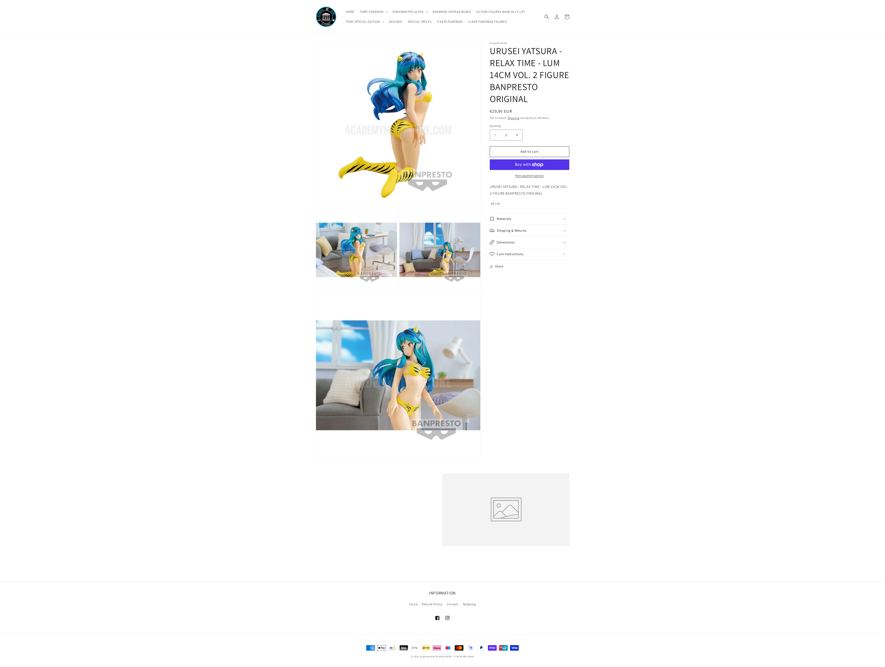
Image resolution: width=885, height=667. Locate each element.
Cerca (413, 604)
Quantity (495, 126)
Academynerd (427, 656)
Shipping (513, 118)
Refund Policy (432, 604)
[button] (373, 12)
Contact (452, 604)
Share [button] (499, 266)
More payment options (529, 175)
